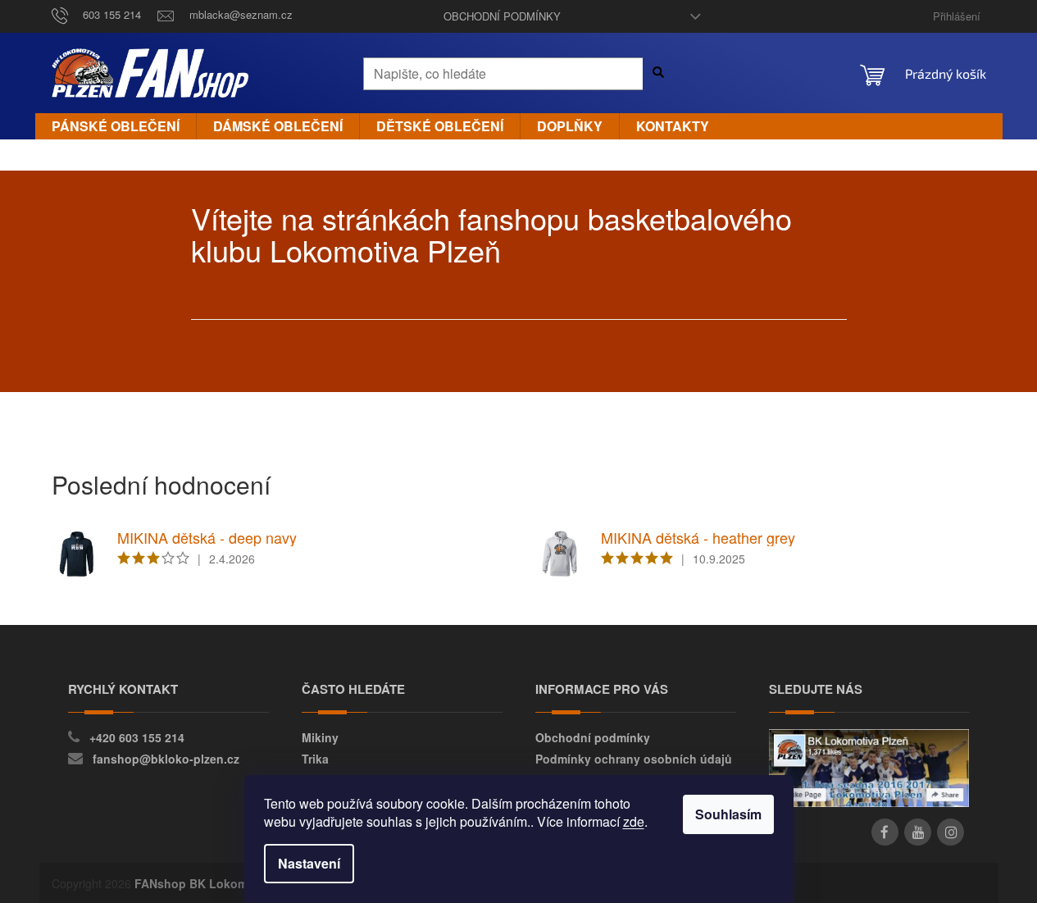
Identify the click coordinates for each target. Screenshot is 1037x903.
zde (633, 821)
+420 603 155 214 (136, 737)
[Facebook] (884, 832)
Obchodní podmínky (502, 16)
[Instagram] (950, 832)
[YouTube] (917, 832)
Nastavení (309, 863)
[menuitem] (115, 126)
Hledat (664, 72)
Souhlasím (728, 814)
